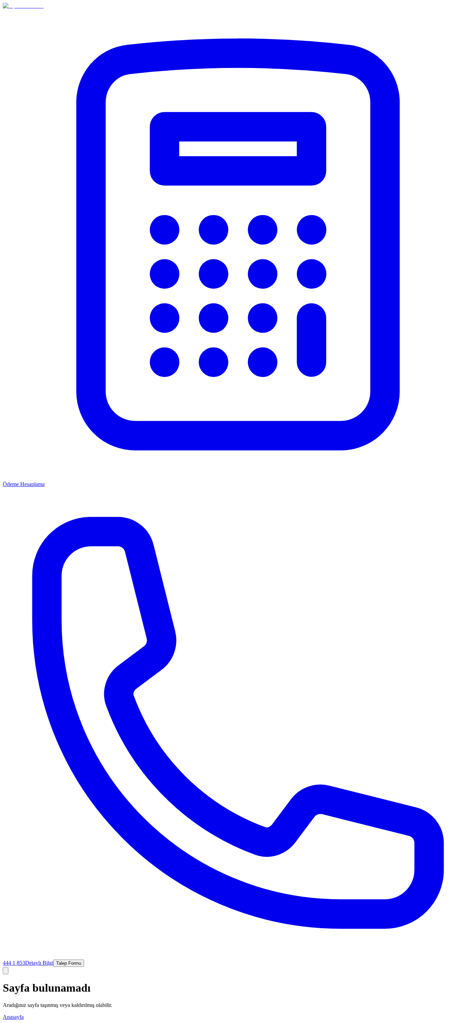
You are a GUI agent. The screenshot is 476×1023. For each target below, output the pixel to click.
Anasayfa (13, 1017)
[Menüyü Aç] (5, 970)
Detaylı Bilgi (39, 963)
